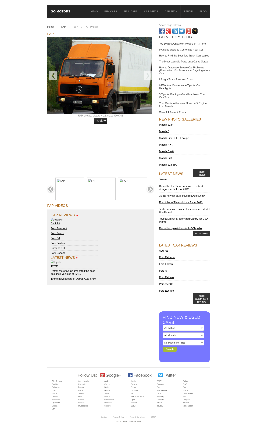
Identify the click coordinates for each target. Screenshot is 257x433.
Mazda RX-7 (166, 144)
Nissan (81, 400)
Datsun (81, 387)
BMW (159, 381)
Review (100, 120)
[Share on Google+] (168, 31)
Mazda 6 (164, 131)
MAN (80, 396)
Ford (185, 387)
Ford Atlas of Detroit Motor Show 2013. (181, 202)
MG (184, 396)
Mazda (107, 396)
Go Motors (60, 11)
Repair (188, 11)
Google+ (113, 375)
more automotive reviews (201, 298)
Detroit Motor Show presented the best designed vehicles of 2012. (73, 272)
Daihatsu (55, 387)
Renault (134, 403)
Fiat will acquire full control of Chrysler (180, 228)
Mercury (160, 396)
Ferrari (133, 387)
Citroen (134, 384)
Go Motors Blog (175, 37)
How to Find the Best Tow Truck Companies (184, 55)
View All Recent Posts (172, 112)
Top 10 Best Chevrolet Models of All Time (182, 43)
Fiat (158, 387)
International (162, 390)
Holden (81, 390)
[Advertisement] (101, 149)
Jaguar (81, 393)
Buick (185, 381)
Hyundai (134, 390)
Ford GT (55, 238)
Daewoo (160, 384)
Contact (104, 417)
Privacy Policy (118, 417)
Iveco (54, 393)
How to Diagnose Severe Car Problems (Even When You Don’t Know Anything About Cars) (184, 70)
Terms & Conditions (137, 417)
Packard (160, 400)
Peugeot (186, 400)
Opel (133, 400)
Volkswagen (188, 406)
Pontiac (81, 403)
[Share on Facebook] (162, 31)
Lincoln (55, 396)
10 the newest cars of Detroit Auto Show (73, 278)
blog (203, 11)
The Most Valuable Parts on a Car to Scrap (183, 61)
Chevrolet (82, 384)
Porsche (108, 403)
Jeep (106, 393)
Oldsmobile (109, 400)
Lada (159, 393)
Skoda (54, 406)
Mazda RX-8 (166, 151)
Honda (107, 390)
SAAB (159, 403)
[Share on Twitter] (182, 31)
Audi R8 (55, 223)
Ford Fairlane (58, 243)
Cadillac (55, 384)
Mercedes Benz (137, 396)
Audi (106, 381)
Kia (132, 393)
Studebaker (83, 406)
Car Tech (171, 11)
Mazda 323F (166, 124)
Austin (133, 381)
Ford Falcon (57, 233)
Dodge (107, 387)
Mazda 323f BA (168, 164)
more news (201, 233)
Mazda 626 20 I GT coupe (174, 137)
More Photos (202, 173)
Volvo (54, 409)
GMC (54, 390)
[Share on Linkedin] (175, 31)
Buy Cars (110, 11)
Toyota (54, 265)
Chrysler (108, 384)
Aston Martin (83, 381)
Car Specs (151, 11)
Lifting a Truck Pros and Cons (176, 79)
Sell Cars (130, 11)
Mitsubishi (56, 400)
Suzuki (133, 406)
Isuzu (185, 390)
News (94, 11)
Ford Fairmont (59, 228)
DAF (185, 384)
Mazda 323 (165, 157)
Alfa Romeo (57, 381)
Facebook (142, 375)
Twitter (170, 375)
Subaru (107, 406)
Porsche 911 (58, 248)
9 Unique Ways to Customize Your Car (181, 49)
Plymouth (56, 403)
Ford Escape (58, 252)
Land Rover (188, 393)
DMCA (153, 417)
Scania (186, 403)
